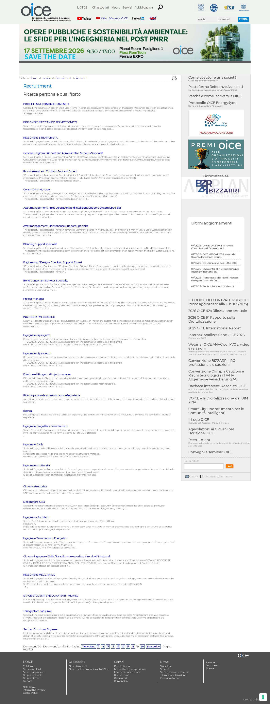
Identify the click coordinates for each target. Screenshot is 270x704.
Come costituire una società (212, 78)
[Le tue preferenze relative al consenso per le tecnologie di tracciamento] (263, 697)
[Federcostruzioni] (243, 7)
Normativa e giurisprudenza (130, 669)
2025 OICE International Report (214, 328)
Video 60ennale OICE (114, 18)
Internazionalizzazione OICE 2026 (216, 336)
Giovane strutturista (35, 486)
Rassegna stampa (170, 677)
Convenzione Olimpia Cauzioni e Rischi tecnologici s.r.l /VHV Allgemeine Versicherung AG (216, 375)
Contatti (193, 476)
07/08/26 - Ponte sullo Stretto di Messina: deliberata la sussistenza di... (213, 282)
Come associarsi (32, 669)
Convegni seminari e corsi (174, 672)
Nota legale (210, 476)
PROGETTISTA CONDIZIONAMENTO (46, 104)
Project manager (33, 298)
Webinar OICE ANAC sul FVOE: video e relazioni (218, 349)
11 (98, 646)
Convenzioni (121, 680)
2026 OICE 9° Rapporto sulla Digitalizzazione (211, 319)
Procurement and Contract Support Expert (50, 171)
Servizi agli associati (34, 672)
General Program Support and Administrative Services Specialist (63, 153)
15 (118, 646)
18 (133, 646)
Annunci (81, 78)
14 (113, 646)
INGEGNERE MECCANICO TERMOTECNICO (50, 122)
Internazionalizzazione (127, 672)
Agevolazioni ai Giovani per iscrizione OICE (211, 431)
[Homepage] (46, 12)
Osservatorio (121, 677)
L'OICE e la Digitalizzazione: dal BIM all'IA (218, 400)
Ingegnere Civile (33, 444)
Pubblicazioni (143, 7)
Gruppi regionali (32, 675)
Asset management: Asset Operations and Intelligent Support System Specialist (72, 207)
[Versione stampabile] (174, 78)
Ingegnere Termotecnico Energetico (45, 538)
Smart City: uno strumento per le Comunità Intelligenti (216, 411)
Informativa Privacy (34, 689)
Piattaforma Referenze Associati (215, 88)
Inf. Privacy (226, 476)
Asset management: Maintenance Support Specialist (55, 225)
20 (142, 646)
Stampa (210, 662)
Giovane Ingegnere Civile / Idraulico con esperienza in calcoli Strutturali (66, 556)
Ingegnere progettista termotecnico (45, 426)
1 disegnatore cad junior (37, 611)
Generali (164, 669)
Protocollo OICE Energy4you (212, 104)
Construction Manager (37, 189)
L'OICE (82, 7)
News (115, 7)
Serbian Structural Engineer (40, 629)
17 (128, 646)
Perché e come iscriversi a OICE (215, 96)
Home (33, 78)
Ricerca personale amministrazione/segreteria (51, 395)
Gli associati (100, 7)
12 (103, 646)
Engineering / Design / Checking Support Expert (52, 262)
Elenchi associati (78, 666)
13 (108, 646)
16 (123, 646)
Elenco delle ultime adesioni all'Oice (88, 669)
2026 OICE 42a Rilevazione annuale (217, 311)
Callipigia (258, 699)
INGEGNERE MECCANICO (39, 316)
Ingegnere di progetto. (37, 335)
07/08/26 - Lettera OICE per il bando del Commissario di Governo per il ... (212, 241)
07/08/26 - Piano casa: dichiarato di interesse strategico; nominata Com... (214, 273)
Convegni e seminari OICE (210, 452)
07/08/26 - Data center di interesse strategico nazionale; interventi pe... (215, 264)
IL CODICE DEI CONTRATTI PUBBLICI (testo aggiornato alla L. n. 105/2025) (218, 302)
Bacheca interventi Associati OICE (218, 388)
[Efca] (229, 7)
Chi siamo (28, 666)
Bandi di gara (122, 666)
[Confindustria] (201, 7)
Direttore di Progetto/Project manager (47, 374)
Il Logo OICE (208, 421)
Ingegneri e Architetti (36, 517)
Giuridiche (166, 666)
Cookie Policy (30, 692)
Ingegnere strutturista (36, 465)
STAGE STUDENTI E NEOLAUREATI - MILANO (50, 595)
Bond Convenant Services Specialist (45, 280)
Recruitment (63, 78)
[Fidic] (215, 7)
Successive (153, 646)
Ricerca (210, 668)
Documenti (212, 665)
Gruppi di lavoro (32, 677)
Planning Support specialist (40, 244)
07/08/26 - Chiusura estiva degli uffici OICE (214, 257)
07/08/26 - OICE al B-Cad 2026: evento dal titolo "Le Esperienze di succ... (213, 250)
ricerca (27, 410)
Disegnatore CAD (34, 501)
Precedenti (88, 646)
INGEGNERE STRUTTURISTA (40, 137)
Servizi (127, 7)
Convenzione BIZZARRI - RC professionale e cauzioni (211, 363)
